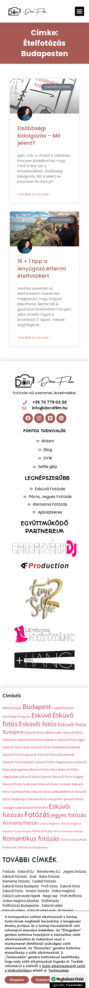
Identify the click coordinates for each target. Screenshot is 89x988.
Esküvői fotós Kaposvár (19, 754)
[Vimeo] (50, 418)
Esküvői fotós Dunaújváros (37, 739)
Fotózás (37, 814)
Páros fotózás (42, 831)
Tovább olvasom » (34, 194)
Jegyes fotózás (68, 815)
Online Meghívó (49, 823)
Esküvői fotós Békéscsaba (43, 732)
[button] (79, 11)
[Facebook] (28, 418)
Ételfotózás (9, 847)
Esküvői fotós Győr (16, 747)
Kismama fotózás (20, 823)
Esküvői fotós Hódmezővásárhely (55, 747)
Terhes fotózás (69, 839)
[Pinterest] (61, 418)
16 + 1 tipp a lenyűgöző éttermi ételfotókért (41, 268)
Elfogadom (17, 980)
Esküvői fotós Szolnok (55, 784)
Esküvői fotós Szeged (67, 776)
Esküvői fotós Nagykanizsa (54, 762)
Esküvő (41, 715)
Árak (83, 839)
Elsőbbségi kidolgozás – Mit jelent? (39, 136)
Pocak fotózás (22, 831)
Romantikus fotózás (30, 838)
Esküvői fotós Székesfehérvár (52, 791)
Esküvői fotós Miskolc (18, 762)
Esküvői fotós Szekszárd (20, 784)
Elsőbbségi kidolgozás (16, 716)
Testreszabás (58, 970)
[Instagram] (39, 418)
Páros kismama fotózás (68, 831)
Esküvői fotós (38, 724)
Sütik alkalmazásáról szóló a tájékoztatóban (45, 968)
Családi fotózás (63, 708)
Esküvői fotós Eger (71, 739)
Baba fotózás (12, 708)
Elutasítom (43, 980)
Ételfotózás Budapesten (33, 847)
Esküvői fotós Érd (35, 807)
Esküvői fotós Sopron (35, 776)
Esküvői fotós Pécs (43, 769)
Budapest (36, 706)
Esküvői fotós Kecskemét (56, 754)
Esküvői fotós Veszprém (45, 799)
